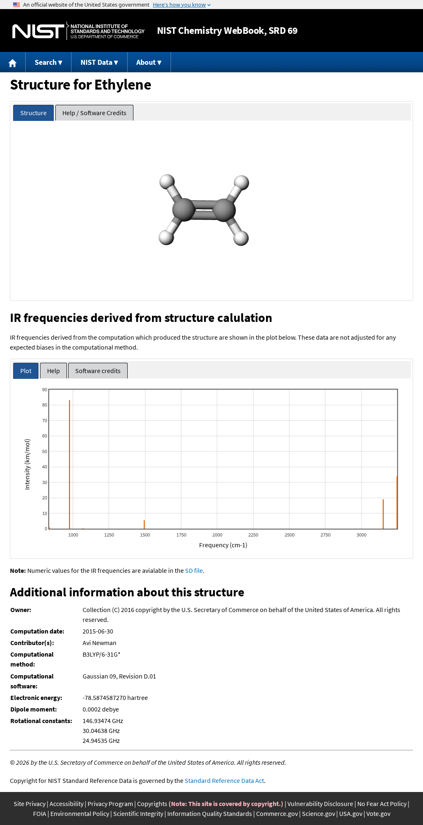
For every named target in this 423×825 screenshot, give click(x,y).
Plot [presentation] (25, 370)
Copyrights (152, 803)
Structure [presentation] (33, 113)
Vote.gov (378, 813)
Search (46, 62)
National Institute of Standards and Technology (78, 30)
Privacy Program (110, 803)
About (146, 62)
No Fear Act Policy (381, 803)
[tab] (33, 113)
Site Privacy (29, 803)
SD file (194, 570)
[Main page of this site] (13, 62)
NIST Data (96, 62)
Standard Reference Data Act (224, 780)
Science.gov (318, 813)
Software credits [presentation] (98, 370)
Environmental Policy (79, 813)
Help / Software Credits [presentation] (94, 113)
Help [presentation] (53, 370)
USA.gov (350, 813)
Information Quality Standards (209, 813)
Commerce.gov (277, 813)
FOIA (39, 813)
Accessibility (66, 803)
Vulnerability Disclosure (320, 803)
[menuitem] (13, 62)
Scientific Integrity (138, 813)
